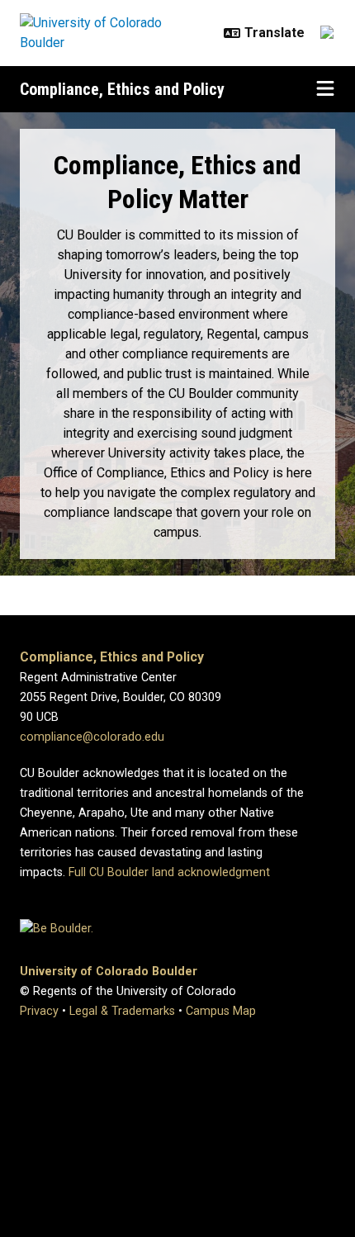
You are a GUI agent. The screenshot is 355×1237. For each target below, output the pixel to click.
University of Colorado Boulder (108, 971)
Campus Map (221, 1011)
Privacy (39, 1011)
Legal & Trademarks (122, 1011)
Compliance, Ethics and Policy (122, 89)
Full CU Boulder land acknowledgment (169, 872)
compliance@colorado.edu (92, 737)
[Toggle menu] (325, 89)
